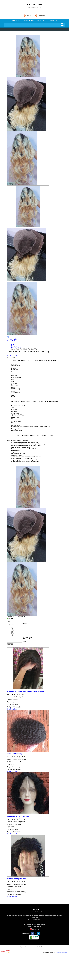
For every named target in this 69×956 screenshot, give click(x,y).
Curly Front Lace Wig (14, 754)
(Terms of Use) (64, 950)
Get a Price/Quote (12, 356)
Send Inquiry (13, 339)
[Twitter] (35, 934)
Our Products (42, 20)
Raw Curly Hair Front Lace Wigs (18, 816)
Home (13, 344)
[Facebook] (32, 934)
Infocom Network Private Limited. (61, 952)
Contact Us (53, 20)
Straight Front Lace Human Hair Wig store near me (25, 691)
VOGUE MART (34, 5)
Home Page (15, 20)
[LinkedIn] (38, 934)
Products (14, 346)
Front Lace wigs (16, 347)
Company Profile (28, 20)
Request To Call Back (13, 341)
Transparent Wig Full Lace (16, 879)
